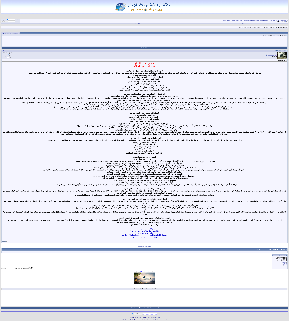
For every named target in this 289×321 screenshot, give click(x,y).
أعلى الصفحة (132, 307)
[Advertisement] (144, 298)
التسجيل (243, 23)
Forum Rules (284, 268)
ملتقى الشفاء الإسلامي (281, 20)
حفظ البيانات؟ (3, 20)
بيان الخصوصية (138, 307)
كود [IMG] (285, 264)
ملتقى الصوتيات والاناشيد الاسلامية (251, 20)
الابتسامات (285, 263)
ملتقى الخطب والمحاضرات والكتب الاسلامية (232, 20)
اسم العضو (17, 19)
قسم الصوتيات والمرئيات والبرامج (267, 20)
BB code (284, 262)
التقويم (39, 23)
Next (147, 47)
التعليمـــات (137, 23)
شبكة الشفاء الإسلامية (150, 307)
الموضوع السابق (148, 246)
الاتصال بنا (157, 307)
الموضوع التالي (141, 246)
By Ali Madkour (156, 317)
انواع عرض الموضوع (7, 33)
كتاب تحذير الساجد (276, 35)
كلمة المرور (17, 21)
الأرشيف (143, 307)
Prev (142, 47)
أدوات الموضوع (16, 33)
